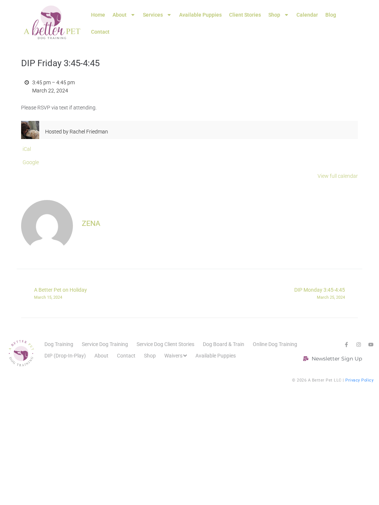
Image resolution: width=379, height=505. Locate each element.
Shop (274, 15)
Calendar (307, 15)
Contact (100, 32)
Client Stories (245, 15)
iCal (27, 149)
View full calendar (338, 176)
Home (98, 15)
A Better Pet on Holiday (60, 293)
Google (31, 162)
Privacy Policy (359, 380)
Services (153, 15)
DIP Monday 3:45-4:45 (319, 293)
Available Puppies (200, 15)
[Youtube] (370, 344)
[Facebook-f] (346, 344)
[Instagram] (358, 344)
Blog (330, 15)
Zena (91, 223)
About (120, 15)
